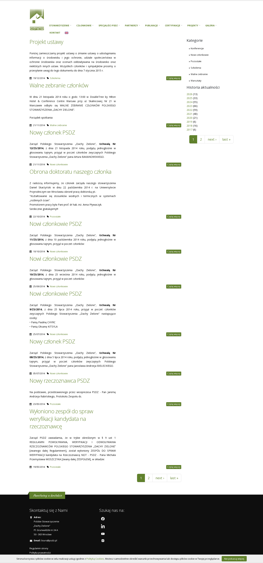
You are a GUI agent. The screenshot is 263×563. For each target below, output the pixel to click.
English (66, 32)
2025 (189, 98)
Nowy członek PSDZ (52, 132)
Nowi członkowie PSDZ (56, 223)
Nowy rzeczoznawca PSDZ (60, 380)
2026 (189, 94)
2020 (189, 117)
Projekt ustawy (46, 41)
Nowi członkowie (59, 164)
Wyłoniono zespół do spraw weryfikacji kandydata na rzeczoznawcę (61, 418)
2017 (189, 129)
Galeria (210, 25)
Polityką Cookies (95, 558)
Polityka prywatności (40, 552)
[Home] (38, 19)
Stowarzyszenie (59, 25)
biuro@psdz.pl (49, 540)
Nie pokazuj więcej (234, 558)
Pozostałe (55, 216)
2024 (189, 102)
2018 (189, 125)
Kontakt (55, 32)
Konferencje (197, 48)
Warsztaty (196, 80)
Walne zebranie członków (59, 85)
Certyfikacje (172, 25)
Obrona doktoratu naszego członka (70, 171)
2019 (189, 121)
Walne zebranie (58, 125)
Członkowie (83, 25)
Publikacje (151, 25)
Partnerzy (131, 25)
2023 (189, 106)
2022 (189, 110)
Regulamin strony (39, 548)
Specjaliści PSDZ (108, 25)
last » (174, 478)
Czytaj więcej (173, 78)
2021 (189, 114)
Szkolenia (55, 78)
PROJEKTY (192, 25)
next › (159, 478)
